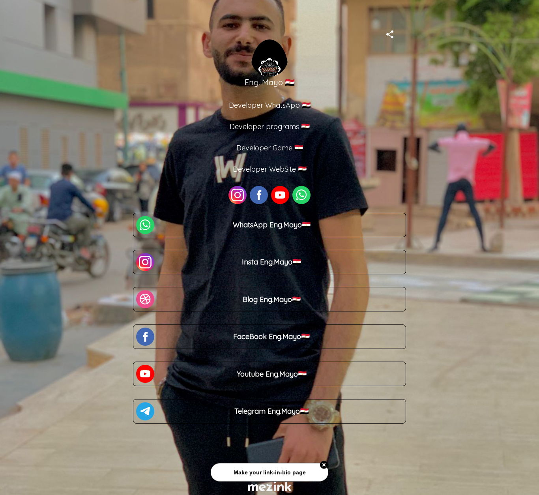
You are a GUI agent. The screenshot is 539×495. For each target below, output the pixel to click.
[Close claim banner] (324, 463)
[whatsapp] (301, 195)
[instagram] (237, 195)
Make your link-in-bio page (269, 470)
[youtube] (280, 195)
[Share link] (390, 33)
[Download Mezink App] (270, 486)
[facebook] (259, 195)
